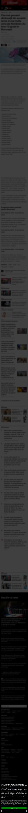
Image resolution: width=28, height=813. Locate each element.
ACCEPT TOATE (14, 808)
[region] (14, 796)
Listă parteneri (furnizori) (4, 805)
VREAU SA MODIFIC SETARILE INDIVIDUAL (14, 811)
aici (1, 794)
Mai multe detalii (13, 788)
